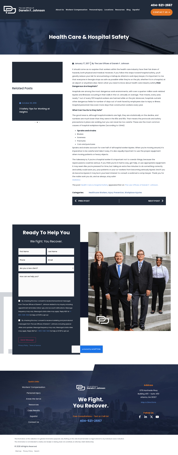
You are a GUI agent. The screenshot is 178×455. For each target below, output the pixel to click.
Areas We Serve (33, 398)
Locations (108, 9)
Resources (120, 9)
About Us (60, 9)
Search (36, 451)
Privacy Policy (23, 345)
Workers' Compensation (33, 387)
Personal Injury (95, 9)
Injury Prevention (116, 192)
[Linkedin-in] (146, 417)
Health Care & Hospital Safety (94, 185)
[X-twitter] (151, 417)
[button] (37, 122)
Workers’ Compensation (76, 9)
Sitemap (18, 451)
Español (135, 9)
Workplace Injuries (133, 192)
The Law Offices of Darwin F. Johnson (141, 185)
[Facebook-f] (140, 417)
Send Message (27, 340)
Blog (129, 9)
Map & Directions (148, 402)
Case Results (34, 410)
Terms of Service (35, 345)
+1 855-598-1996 (43, 331)
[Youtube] (157, 417)
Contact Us (33, 422)
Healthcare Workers (98, 192)
